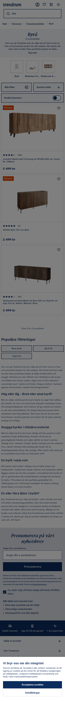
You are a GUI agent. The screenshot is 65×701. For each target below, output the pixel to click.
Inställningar (32, 692)
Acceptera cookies (33, 684)
